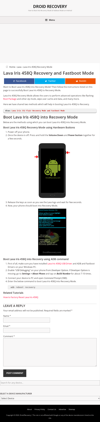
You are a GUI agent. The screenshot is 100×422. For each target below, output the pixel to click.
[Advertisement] (50, 43)
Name (7, 315)
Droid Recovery (50, 6)
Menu (52, 20)
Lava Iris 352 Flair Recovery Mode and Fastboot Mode (38, 111)
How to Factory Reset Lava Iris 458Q (20, 297)
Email (6, 326)
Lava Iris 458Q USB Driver (59, 263)
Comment (9, 336)
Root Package (10, 98)
